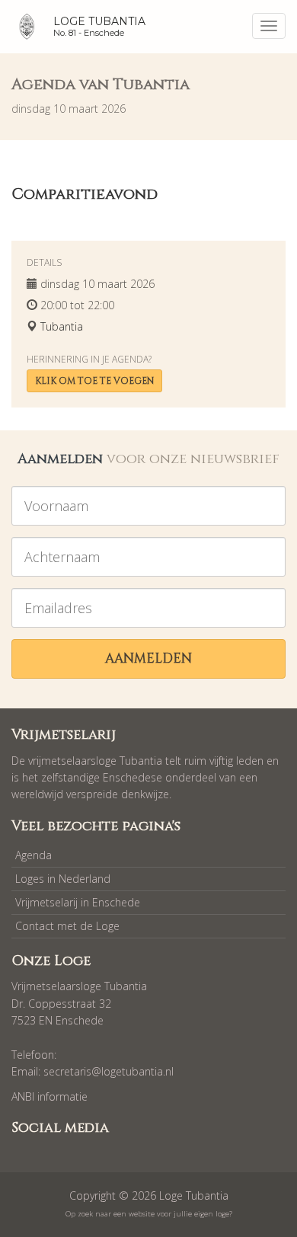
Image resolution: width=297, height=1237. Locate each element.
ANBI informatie (49, 1096)
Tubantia (61, 326)
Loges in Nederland (62, 878)
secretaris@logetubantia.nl (108, 1071)
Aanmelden (148, 658)
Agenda (33, 855)
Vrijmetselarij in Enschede (77, 902)
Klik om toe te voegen (94, 381)
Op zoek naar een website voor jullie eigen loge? (148, 1214)
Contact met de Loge (67, 926)
